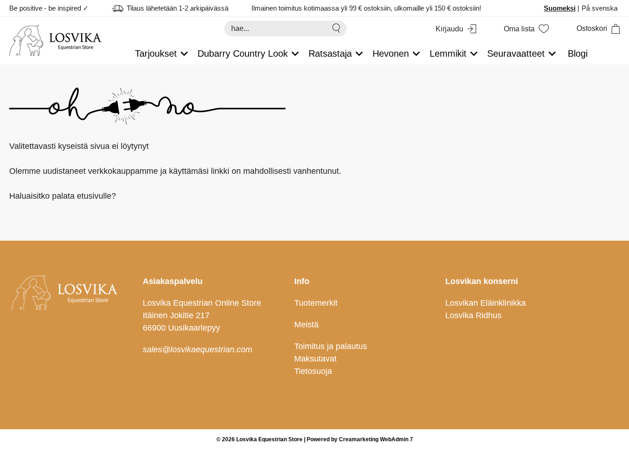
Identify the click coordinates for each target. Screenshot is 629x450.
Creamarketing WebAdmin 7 (376, 439)
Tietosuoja (313, 371)
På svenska (599, 8)
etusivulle (94, 196)
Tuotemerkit (316, 303)
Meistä (306, 324)
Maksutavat (315, 358)
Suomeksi (560, 8)
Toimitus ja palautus (330, 346)
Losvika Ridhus (473, 315)
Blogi (578, 53)
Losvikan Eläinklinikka (485, 303)
